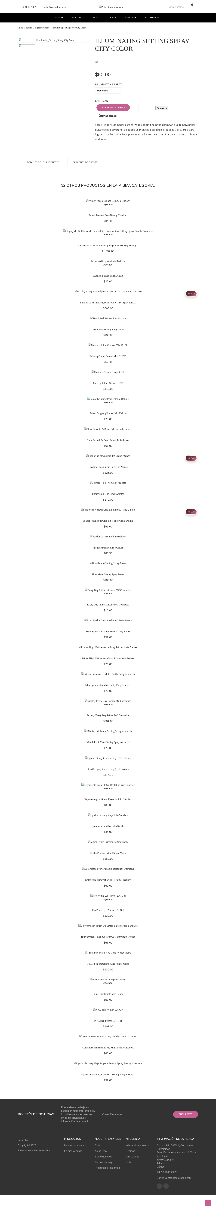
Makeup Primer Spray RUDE (108, 383)
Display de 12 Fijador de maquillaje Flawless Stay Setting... (108, 245)
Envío (98, 1145)
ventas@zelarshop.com (53, 7)
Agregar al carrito (113, 107)
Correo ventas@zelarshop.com (174, 1178)
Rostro (76, 17)
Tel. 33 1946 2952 (167, 1172)
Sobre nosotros (103, 1156)
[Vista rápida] (119, 191)
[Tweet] (143, 107)
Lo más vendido (73, 1151)
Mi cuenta (133, 1138)
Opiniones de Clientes (85, 162)
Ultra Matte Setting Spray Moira (108, 574)
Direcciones (132, 1156)
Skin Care (130, 17)
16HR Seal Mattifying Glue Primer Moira (108, 963)
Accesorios (152, 17)
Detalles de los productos (42, 162)
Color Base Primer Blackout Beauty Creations (108, 880)
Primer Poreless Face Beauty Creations (108, 215)
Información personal (137, 1145)
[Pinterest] (151, 107)
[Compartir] (135, 107)
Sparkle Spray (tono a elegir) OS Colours (108, 769)
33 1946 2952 (28, 7)
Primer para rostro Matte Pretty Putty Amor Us (108, 685)
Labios (113, 17)
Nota (128, 1162)
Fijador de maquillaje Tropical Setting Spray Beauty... (108, 1074)
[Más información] (126, 191)
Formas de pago (104, 1162)
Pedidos (130, 1151)
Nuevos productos (74, 1145)
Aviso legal (101, 1151)
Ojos (95, 17)
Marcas (59, 17)
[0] (190, 7)
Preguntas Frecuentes (107, 1167)
